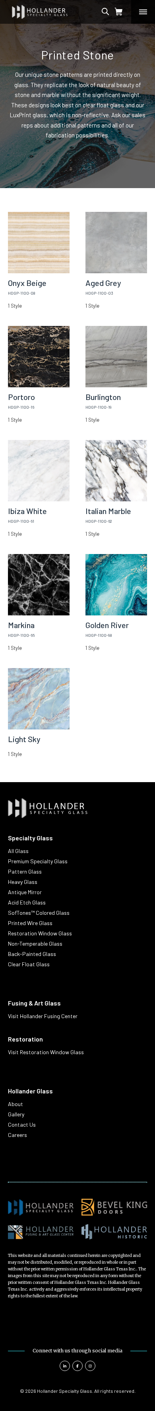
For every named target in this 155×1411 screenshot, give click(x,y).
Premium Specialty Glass (38, 861)
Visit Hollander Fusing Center (43, 1016)
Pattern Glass (25, 871)
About (15, 1104)
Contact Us (22, 1124)
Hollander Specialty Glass (64, 1391)
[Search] (113, 12)
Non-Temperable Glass (35, 943)
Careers (17, 1134)
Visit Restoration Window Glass (46, 1052)
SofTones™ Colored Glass (39, 912)
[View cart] (118, 12)
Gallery (16, 1114)
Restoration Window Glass (40, 933)
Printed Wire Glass (30, 923)
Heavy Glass (22, 881)
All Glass (18, 850)
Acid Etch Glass (27, 902)
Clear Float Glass (29, 964)
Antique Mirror (25, 892)
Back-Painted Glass (32, 953)
